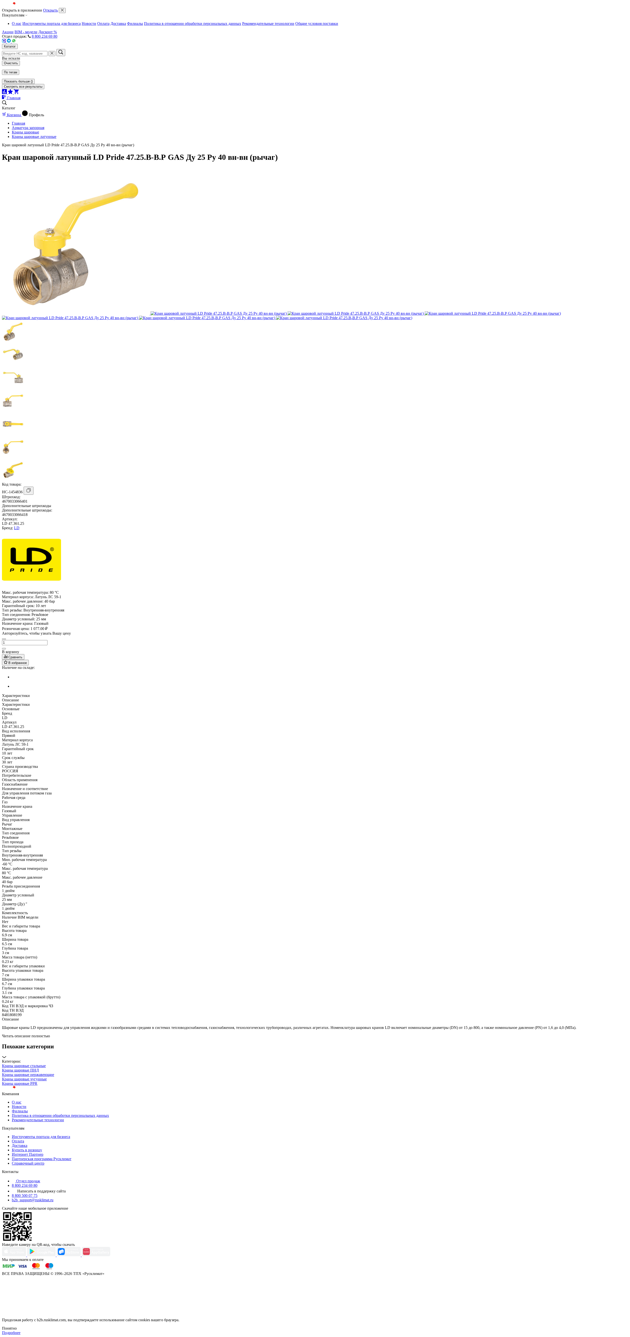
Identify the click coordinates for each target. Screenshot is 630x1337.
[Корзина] (16, 93)
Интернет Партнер (27, 1154)
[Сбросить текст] (51, 53)
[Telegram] (9, 41)
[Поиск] (60, 52)
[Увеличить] (4, 648)
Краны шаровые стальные (24, 1066)
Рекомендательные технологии (268, 23)
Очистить (11, 63)
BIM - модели (26, 32)
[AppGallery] (96, 1255)
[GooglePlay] (42, 1255)
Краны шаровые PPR (19, 1083)
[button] (315, 1051)
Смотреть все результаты (23, 86)
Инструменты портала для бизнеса (51, 23)
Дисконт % (47, 32)
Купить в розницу (27, 1150)
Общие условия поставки (316, 23)
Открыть (50, 10)
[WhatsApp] (14, 41)
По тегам (10, 72)
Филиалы (135, 23)
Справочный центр (28, 1163)
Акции (8, 32)
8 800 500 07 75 (24, 1195)
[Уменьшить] (4, 639)
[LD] (31, 588)
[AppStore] (14, 1255)
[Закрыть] (62, 10)
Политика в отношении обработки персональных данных (192, 23)
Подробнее (11, 1333)
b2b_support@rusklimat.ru (32, 1200)
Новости (89, 23)
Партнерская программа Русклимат (41, 1159)
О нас (16, 23)
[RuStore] (69, 1255)
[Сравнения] (5, 93)
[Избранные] (11, 93)
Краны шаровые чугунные (24, 1079)
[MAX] (4, 41)
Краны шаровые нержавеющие (28, 1075)
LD (16, 528)
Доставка (118, 23)
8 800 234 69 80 (44, 36)
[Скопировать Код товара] (28, 491)
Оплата (103, 23)
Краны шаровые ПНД (20, 1070)
